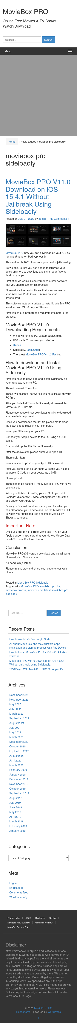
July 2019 (15, 802)
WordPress (54, 1012)
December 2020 (18, 741)
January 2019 (17, 831)
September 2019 (19, 793)
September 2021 (19, 718)
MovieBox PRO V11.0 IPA (41, 354)
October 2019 (17, 788)
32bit (30, 349)
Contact (52, 917)
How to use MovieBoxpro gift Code (29, 639)
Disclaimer (40, 917)
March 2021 (16, 737)
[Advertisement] (38, 95)
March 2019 (16, 821)
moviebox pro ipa (16, 590)
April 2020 (15, 760)
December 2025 (18, 695)
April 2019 (15, 816)
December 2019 (18, 779)
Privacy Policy (13, 917)
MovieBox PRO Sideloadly (32, 582)
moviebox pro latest (39, 590)
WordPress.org (18, 897)
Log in (13, 883)
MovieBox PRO (25, 11)
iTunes (17, 345)
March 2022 (16, 713)
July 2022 (15, 709)
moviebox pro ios (50, 586)
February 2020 (18, 770)
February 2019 (18, 826)
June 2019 (15, 807)
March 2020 (16, 765)
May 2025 (15, 704)
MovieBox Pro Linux (44, 922)
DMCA (28, 917)
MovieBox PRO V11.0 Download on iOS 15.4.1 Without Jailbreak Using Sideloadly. (38, 196)
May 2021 (15, 732)
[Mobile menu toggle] (70, 51)
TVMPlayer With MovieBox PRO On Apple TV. (36, 669)
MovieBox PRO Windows (18, 922)
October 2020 (17, 746)
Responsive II (24, 1012)
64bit (36, 349)
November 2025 (18, 699)
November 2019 (18, 784)
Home (12, 141)
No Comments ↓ (60, 218)
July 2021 (15, 727)
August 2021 (16, 723)
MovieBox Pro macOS (17, 927)
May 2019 (15, 812)
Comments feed (18, 892)
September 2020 (19, 751)
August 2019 (16, 798)
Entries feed (16, 888)
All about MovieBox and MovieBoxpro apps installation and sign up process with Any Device (37, 645)
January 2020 (17, 774)
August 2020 (16, 756)
